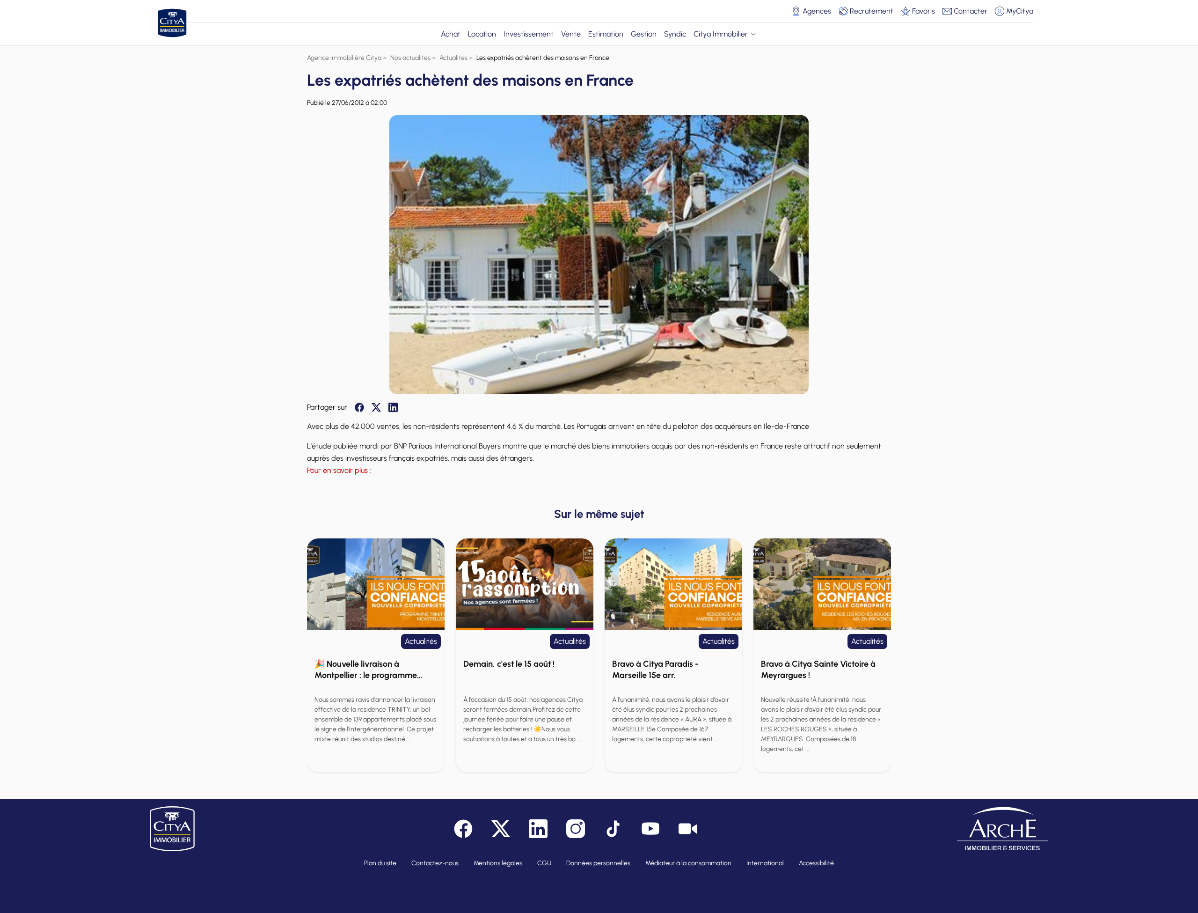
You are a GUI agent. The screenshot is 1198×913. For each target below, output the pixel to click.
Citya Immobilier (721, 33)
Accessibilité (816, 863)
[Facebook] (359, 407)
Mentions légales (498, 863)
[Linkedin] (393, 407)
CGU (544, 863)
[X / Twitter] (376, 407)
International (765, 863)
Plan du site (380, 863)
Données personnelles (598, 863)
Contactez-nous (435, 863)
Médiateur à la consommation (688, 863)
